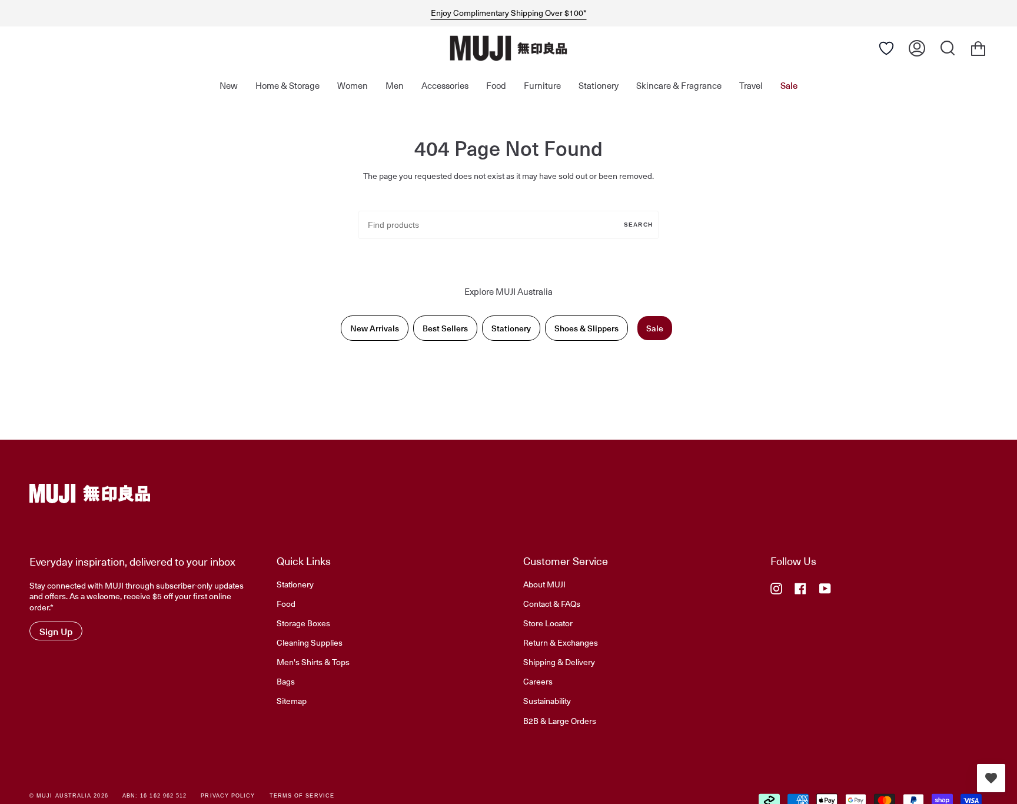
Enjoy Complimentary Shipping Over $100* (509, 13)
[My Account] (917, 48)
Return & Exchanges (560, 642)
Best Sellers (445, 328)
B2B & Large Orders (559, 720)
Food (286, 603)
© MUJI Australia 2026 (68, 796)
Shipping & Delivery (559, 661)
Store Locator (548, 622)
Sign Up (55, 631)
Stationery (511, 328)
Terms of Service (302, 796)
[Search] (947, 48)
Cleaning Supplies (310, 642)
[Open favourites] (991, 778)
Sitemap (292, 700)
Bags (286, 681)
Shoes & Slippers (586, 328)
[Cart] (978, 48)
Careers (538, 681)
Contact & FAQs (551, 603)
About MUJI (544, 583)
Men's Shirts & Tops (313, 661)
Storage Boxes (303, 622)
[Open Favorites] (886, 48)
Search (638, 224)
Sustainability (547, 700)
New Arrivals (374, 328)
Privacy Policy (228, 796)
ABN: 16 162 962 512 (154, 796)
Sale (654, 328)
